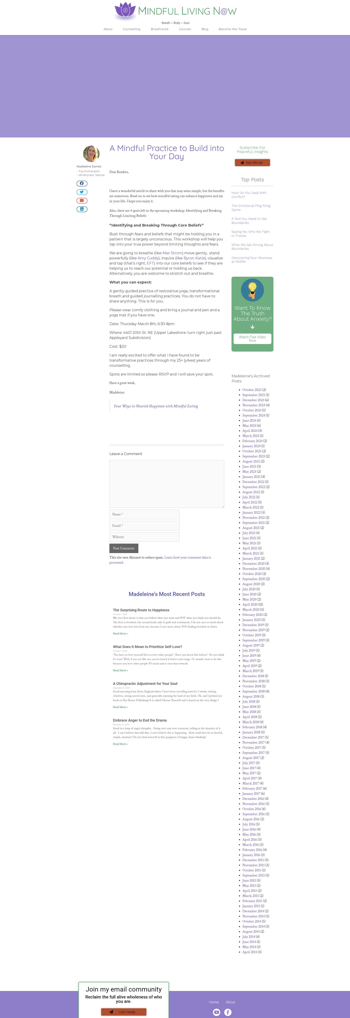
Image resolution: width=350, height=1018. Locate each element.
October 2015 (251, 870)
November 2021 (253, 517)
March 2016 (250, 844)
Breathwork (160, 29)
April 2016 (249, 839)
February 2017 (252, 788)
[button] (82, 183)
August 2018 (251, 696)
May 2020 (249, 599)
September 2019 (253, 640)
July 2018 (248, 701)
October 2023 (251, 451)
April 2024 (249, 430)
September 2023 (253, 456)
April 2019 (249, 666)
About (108, 29)
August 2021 (251, 528)
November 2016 (253, 804)
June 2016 (249, 829)
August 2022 (251, 492)
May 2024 (249, 425)
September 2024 (253, 415)
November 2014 (253, 916)
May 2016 (249, 834)
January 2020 (251, 620)
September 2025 (253, 395)
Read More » (120, 633)
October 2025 (251, 390)
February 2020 (252, 614)
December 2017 (253, 737)
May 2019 (249, 660)
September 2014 (253, 926)
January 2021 (251, 558)
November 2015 (253, 865)
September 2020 (253, 579)
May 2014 (249, 947)
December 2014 (253, 911)
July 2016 (248, 824)
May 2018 (249, 712)
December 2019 (253, 625)
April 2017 (249, 778)
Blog (205, 29)
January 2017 (251, 793)
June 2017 (249, 768)
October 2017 (251, 747)
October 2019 (251, 635)
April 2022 (249, 502)
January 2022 (251, 512)
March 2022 (250, 507)
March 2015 (250, 896)
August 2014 (251, 931)
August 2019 (251, 645)
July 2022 (248, 497)
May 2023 (249, 471)
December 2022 (253, 482)
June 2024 (249, 420)
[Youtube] (216, 1012)
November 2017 (253, 742)
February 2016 (252, 850)
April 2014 (249, 952)
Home (214, 1002)
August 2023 (251, 461)
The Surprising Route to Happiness (141, 610)
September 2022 (253, 487)
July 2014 (248, 936)
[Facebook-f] (228, 1012)
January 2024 (251, 446)
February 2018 (252, 727)
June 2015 (249, 880)
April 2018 (249, 717)
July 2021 (248, 533)
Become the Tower (233, 29)
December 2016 (253, 798)
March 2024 (250, 436)
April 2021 (249, 548)
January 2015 (251, 906)
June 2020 (249, 594)
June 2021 (249, 538)
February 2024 (252, 441)
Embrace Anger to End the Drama (140, 720)
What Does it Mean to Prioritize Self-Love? (147, 647)
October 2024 (251, 410)
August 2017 (251, 758)
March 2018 (250, 722)
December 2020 (253, 563)
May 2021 (249, 543)
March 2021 (250, 553)
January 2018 (251, 732)
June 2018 (249, 706)
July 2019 (248, 650)
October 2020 (252, 574)
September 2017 (253, 752)
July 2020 (249, 589)
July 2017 (248, 763)
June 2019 (249, 655)
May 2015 (249, 885)
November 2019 (253, 630)
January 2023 (251, 476)
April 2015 (249, 890)
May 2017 (249, 773)
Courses (185, 29)
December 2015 (253, 860)
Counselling (131, 29)
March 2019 (250, 671)
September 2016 (253, 814)
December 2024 (253, 400)
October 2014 (251, 921)
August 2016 (251, 819)
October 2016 (251, 809)
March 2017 (250, 783)
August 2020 (251, 584)
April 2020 (250, 604)
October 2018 (251, 686)
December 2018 (253, 676)
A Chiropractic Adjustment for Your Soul (145, 683)
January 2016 (251, 855)
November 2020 (253, 568)
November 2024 (253, 405)
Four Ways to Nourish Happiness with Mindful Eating (156, 406)
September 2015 (253, 875)
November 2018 (253, 681)
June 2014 (249, 942)
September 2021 (253, 522)
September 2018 (253, 691)
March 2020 (250, 609)
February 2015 (252, 901)
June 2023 (249, 466)
